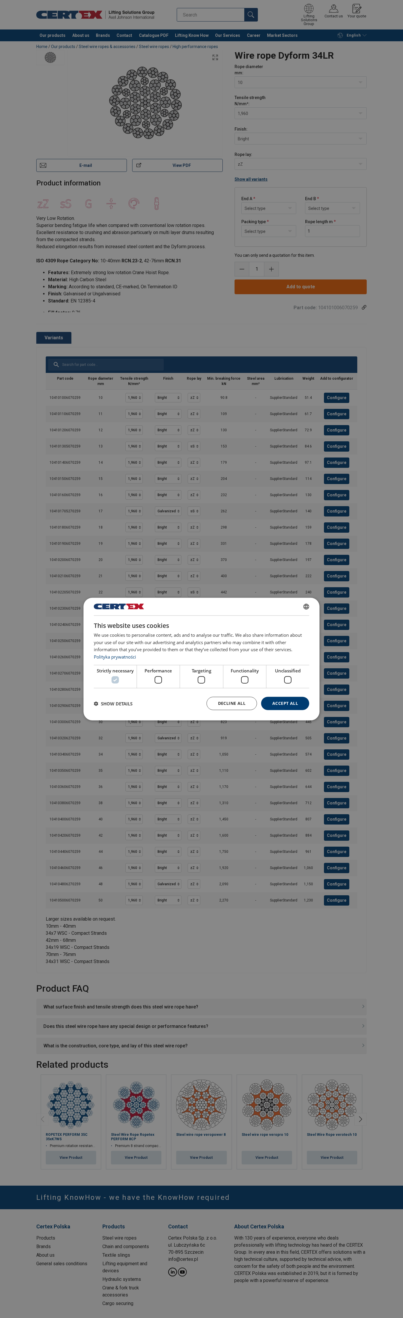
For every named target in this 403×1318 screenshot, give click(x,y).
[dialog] (201, 659)
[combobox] (306, 606)
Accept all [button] (285, 703)
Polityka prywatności (115, 657)
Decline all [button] (231, 703)
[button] (113, 703)
